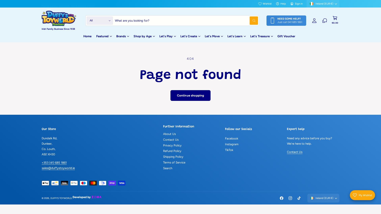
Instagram (232, 144)
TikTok (229, 150)
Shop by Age (142, 36)
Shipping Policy (173, 157)
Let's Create (188, 36)
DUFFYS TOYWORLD (61, 198)
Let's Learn (234, 36)
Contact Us (171, 139)
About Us (169, 134)
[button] (335, 20)
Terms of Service (174, 162)
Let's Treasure (259, 36)
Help (283, 3)
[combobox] (186, 20)
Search (167, 168)
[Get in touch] (324, 20)
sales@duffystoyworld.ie (58, 168)
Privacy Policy (172, 145)
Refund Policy (172, 151)
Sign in (299, 3)
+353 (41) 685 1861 (54, 162)
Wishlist (267, 3)
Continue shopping (190, 95)
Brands (121, 36)
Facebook (231, 138)
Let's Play (166, 36)
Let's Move (212, 36)
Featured (102, 36)
